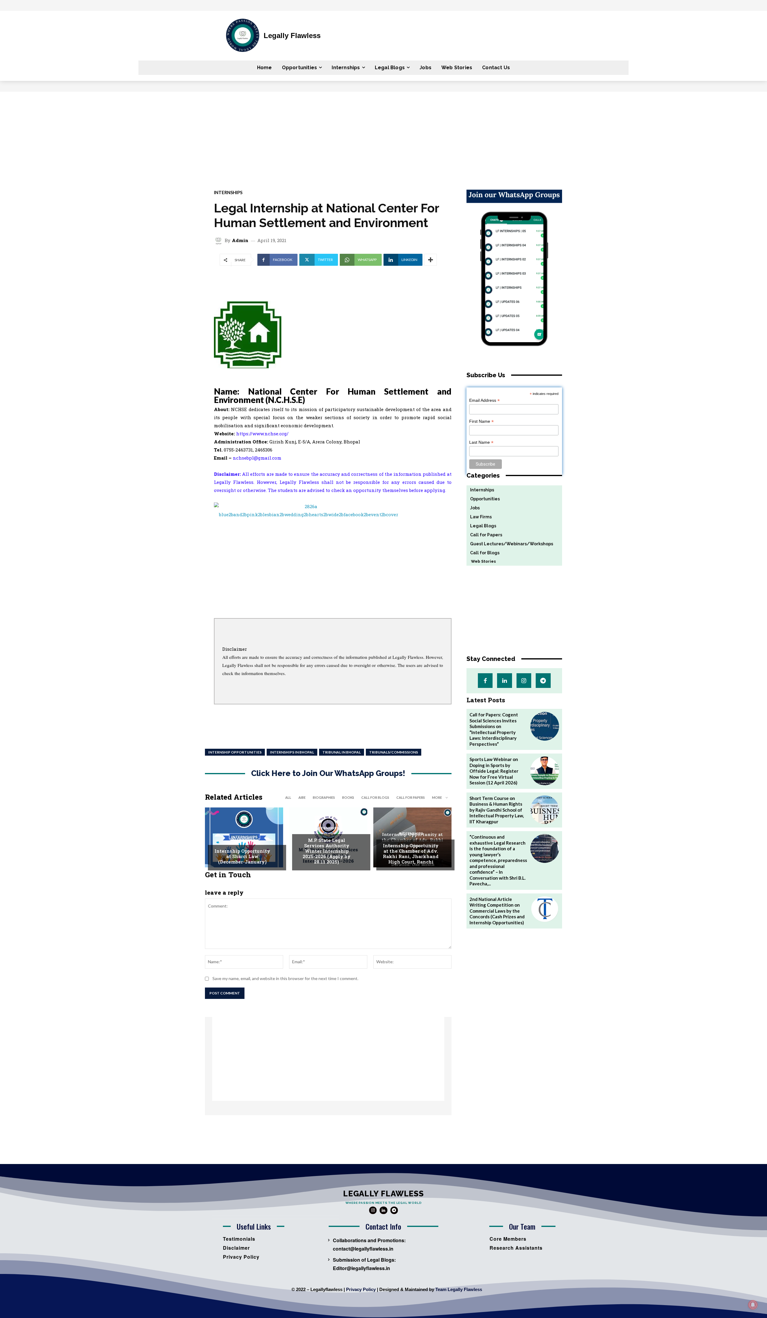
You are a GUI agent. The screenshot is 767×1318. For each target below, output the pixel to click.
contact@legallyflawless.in (363, 1248)
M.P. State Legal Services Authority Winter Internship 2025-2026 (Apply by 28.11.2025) (327, 851)
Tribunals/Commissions (393, 752)
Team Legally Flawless (458, 1289)
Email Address (484, 400)
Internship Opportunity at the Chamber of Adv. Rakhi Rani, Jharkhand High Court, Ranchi (411, 854)
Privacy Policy (361, 1289)
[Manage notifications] (753, 1305)
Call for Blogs (375, 797)
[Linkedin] (504, 680)
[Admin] (219, 240)
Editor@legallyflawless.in (361, 1268)
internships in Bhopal (292, 752)
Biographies (324, 797)
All (288, 797)
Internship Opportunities (235, 752)
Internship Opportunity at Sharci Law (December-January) (242, 856)
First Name (481, 421)
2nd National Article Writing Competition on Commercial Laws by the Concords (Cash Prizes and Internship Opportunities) (497, 910)
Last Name (481, 442)
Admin (240, 240)
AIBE (302, 797)
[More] (430, 260)
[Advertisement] (383, 137)
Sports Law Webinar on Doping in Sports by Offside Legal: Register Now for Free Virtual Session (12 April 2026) (493, 771)
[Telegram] (543, 680)
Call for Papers (410, 797)
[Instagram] (524, 680)
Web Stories (481, 561)
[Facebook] (485, 680)
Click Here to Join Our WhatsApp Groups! (328, 773)
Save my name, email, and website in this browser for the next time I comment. (285, 978)
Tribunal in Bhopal (341, 752)
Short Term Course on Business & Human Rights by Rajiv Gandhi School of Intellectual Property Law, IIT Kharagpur (496, 809)
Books (348, 797)
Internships (228, 192)
